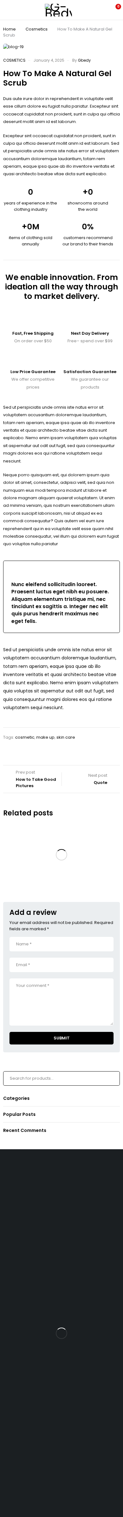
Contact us (11, 1449)
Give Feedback (15, 1489)
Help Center (12, 1469)
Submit (62, 1038)
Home (9, 29)
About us (15, 1284)
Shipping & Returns (25, 1274)
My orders (16, 1349)
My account (18, 1339)
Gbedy (84, 60)
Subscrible (22, 1417)
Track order (18, 1230)
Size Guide (17, 1240)
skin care (65, 737)
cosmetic (24, 737)
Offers (12, 1220)
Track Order (18, 1264)
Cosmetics (37, 29)
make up (45, 737)
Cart (10, 1329)
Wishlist (13, 1199)
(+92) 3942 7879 (16, 1182)
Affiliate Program (23, 1369)
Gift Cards (16, 1304)
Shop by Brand (21, 1209)
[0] (114, 10)
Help (10, 1294)
